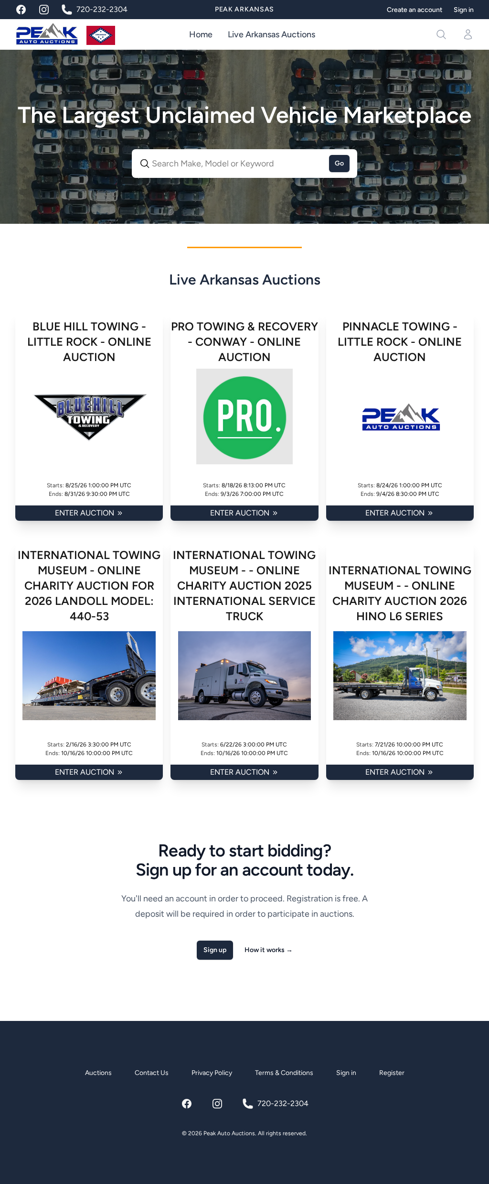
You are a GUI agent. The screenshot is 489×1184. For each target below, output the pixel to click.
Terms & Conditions (284, 1073)
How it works (268, 950)
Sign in (464, 10)
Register (391, 1073)
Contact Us (152, 1073)
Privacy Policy (211, 1073)
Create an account (414, 10)
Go (339, 163)
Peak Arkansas (244, 9)
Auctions (98, 1073)
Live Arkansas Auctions (271, 34)
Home (201, 34)
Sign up (214, 950)
